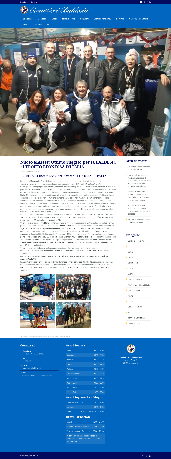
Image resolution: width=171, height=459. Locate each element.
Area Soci (37, 24)
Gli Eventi (84, 18)
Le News (120, 18)
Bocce (130, 246)
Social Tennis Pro (135, 306)
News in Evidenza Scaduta (139, 285)
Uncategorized (134, 323)
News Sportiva (134, 290)
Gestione (34, 2)
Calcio (130, 252)
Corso (130, 268)
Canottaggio (133, 263)
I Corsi (54, 18)
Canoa (130, 257)
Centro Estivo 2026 (102, 18)
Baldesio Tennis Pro (136, 241)
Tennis (130, 312)
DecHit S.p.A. (33, 456)
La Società (27, 18)
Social (130, 301)
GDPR (25, 24)
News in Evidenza (135, 279)
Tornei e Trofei (68, 18)
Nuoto (24, 171)
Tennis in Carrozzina (136, 318)
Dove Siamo (24, 2)
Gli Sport (42, 18)
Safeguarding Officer (138, 18)
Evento (131, 274)
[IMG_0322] (85, 92)
